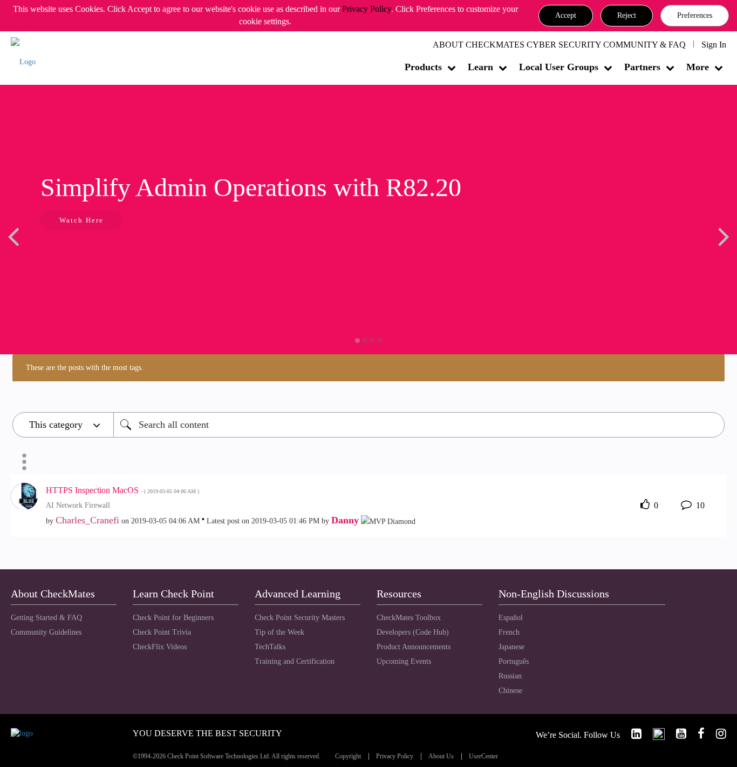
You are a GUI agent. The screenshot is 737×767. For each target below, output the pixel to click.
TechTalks (270, 647)
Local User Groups (558, 67)
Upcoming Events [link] (404, 661)
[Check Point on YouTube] (676, 734)
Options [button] (24, 461)
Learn (480, 67)
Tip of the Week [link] (279, 632)
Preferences (694, 15)
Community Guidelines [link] (46, 632)
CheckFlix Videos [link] (160, 647)
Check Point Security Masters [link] (300, 618)
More (697, 67)
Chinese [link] (510, 691)
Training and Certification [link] (295, 661)
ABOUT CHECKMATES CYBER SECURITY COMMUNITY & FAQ (559, 44)
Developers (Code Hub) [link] (413, 632)
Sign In (713, 44)
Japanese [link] (511, 647)
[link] (632, 734)
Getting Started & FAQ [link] (46, 618)
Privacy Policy (366, 9)
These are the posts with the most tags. (85, 368)
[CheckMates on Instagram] (716, 734)
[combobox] (419, 425)
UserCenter (483, 756)
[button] (565, 15)
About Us (441, 756)
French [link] (509, 632)
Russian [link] (510, 676)
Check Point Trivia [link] (162, 632)
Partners (642, 67)
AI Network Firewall (78, 505)
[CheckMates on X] (654, 734)
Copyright (348, 756)
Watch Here (81, 220)
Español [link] (511, 618)
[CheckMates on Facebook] (696, 734)
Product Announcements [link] (414, 647)
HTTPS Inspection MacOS (122, 490)
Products (423, 67)
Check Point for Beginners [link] (173, 618)
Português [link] (514, 661)
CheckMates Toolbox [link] (409, 618)
